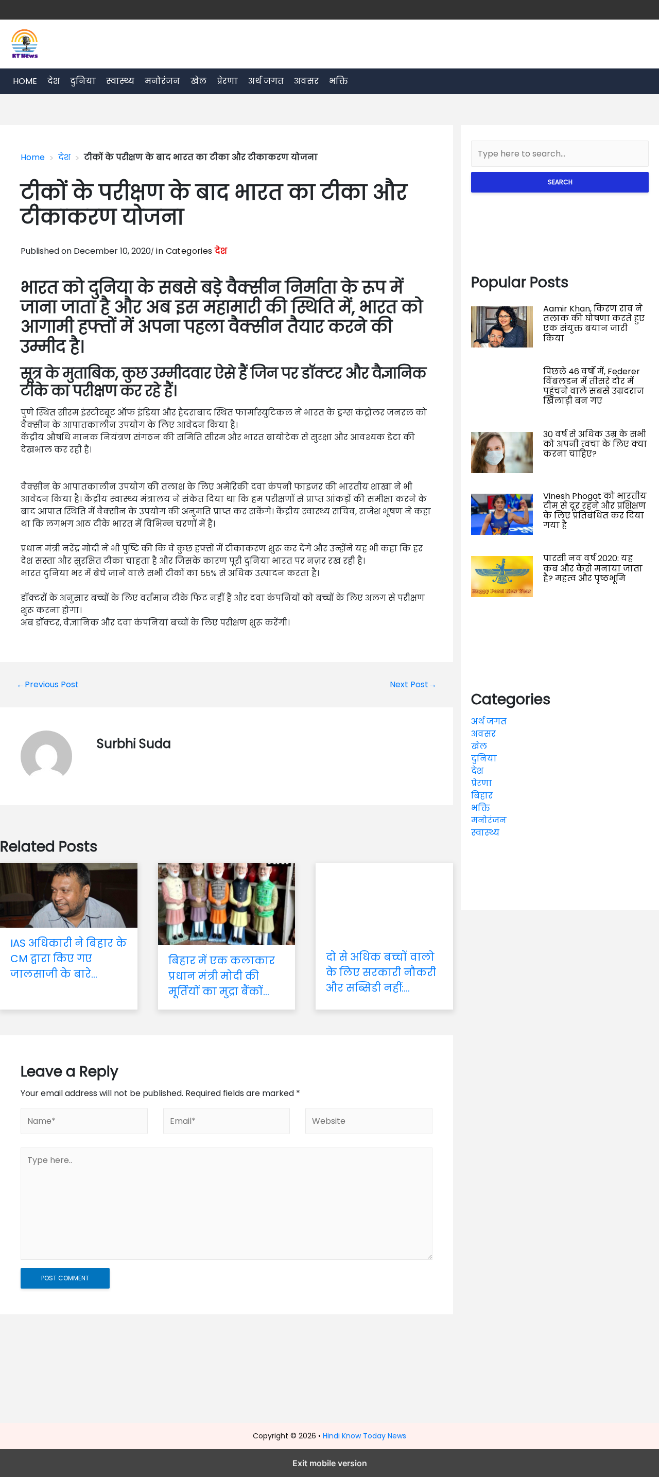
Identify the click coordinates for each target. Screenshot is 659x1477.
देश (53, 81)
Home (25, 81)
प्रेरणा (227, 81)
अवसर (306, 81)
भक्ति (338, 81)
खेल (198, 81)
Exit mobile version (329, 1463)
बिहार (482, 796)
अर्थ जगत (266, 81)
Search (560, 182)
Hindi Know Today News (364, 1436)
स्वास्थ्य (120, 81)
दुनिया (83, 81)
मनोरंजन (162, 81)
